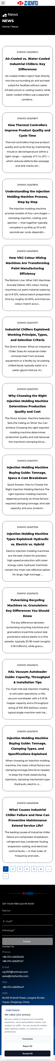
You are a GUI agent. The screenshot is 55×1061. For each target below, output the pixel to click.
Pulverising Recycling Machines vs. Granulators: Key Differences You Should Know (27, 608)
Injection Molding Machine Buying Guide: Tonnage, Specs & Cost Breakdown (27, 473)
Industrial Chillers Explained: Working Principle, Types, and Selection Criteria (27, 335)
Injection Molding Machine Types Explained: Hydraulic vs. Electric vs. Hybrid (27, 539)
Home (6, 26)
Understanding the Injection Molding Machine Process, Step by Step (27, 197)
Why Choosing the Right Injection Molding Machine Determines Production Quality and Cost (27, 403)
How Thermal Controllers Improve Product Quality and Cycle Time (27, 130)
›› (5, 876)
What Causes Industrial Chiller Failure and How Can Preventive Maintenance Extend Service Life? (27, 817)
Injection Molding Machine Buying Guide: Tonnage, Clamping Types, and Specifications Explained (27, 746)
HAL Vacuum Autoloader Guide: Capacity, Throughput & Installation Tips (27, 677)
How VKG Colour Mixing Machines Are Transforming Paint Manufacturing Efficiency (27, 265)
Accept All (27, 1053)
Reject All (27, 1046)
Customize (27, 1039)
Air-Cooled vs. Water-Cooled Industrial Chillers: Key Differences (27, 64)
